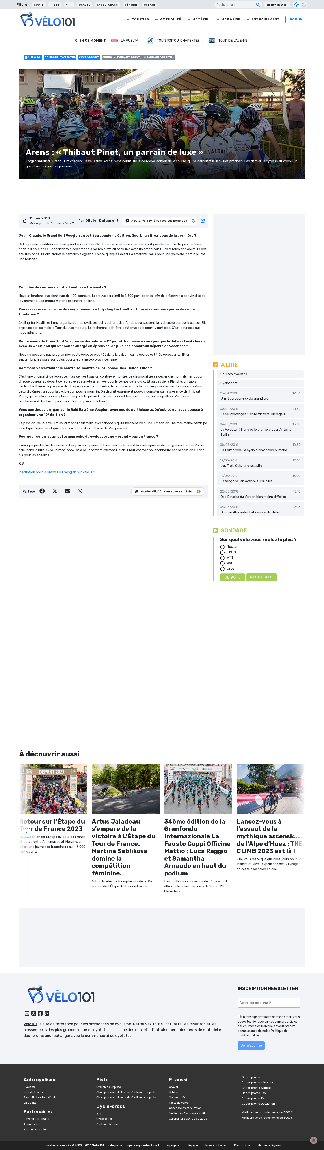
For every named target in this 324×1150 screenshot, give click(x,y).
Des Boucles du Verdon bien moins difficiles (253, 497)
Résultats (261, 577)
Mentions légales (269, 1145)
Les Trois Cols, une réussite (241, 466)
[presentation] (26, 833)
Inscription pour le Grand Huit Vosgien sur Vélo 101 (57, 472)
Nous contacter (216, 1145)
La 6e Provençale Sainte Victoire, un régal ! (252, 414)
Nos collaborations (36, 1129)
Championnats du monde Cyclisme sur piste (126, 1097)
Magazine (231, 19)
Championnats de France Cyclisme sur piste (126, 1092)
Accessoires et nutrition (185, 1108)
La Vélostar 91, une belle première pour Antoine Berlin (255, 432)
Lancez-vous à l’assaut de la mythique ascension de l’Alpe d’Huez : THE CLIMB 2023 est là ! (270, 836)
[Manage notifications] (313, 1140)
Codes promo (251, 1077)
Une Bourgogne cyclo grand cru (244, 398)
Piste (54, 4)
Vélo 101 (34, 57)
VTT (69, 4)
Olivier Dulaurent (102, 221)
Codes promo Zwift (255, 1098)
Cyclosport (89, 57)
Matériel (201, 19)
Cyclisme (30, 1087)
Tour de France (34, 1092)
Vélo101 (30, 1024)
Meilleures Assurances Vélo (188, 1113)
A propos (173, 1145)
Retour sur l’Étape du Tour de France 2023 (52, 825)
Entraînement (265, 19)
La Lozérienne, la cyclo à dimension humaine (254, 450)
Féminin (131, 4)
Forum (296, 19)
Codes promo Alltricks (257, 1087)
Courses (140, 19)
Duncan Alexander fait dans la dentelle (249, 512)
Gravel (84, 4)
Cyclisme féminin (107, 1124)
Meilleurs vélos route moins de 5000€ (267, 1117)
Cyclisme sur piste (108, 1087)
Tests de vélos (178, 1102)
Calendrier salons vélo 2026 (188, 1118)
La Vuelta (30, 1102)
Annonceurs (32, 1124)
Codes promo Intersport (258, 1082)
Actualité (170, 19)
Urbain (149, 4)
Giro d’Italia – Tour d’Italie (40, 1097)
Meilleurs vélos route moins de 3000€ (267, 1112)
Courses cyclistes (60, 57)
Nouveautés (177, 1097)
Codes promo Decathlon (258, 1103)
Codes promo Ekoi (254, 1093)
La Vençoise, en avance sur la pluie (246, 481)
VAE (230, 563)
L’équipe (192, 1145)
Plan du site (242, 1145)
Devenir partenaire (36, 1118)
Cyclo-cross (107, 4)
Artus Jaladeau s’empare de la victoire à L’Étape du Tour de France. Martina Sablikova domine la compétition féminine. (123, 847)
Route (39, 4)
